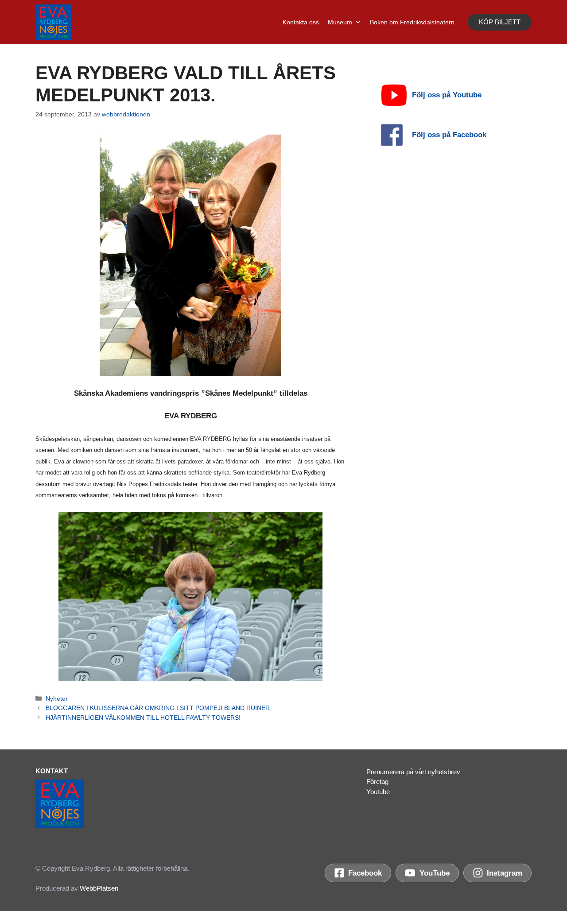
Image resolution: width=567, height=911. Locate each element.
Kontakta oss (301, 22)
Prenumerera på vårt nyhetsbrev (413, 772)
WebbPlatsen (99, 888)
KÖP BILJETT (499, 22)
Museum (340, 22)
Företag (377, 781)
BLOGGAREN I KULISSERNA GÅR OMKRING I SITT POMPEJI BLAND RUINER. (159, 707)
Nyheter (57, 698)
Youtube (378, 791)
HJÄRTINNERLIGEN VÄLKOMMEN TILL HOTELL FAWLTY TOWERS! (143, 717)
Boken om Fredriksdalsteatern (412, 22)
